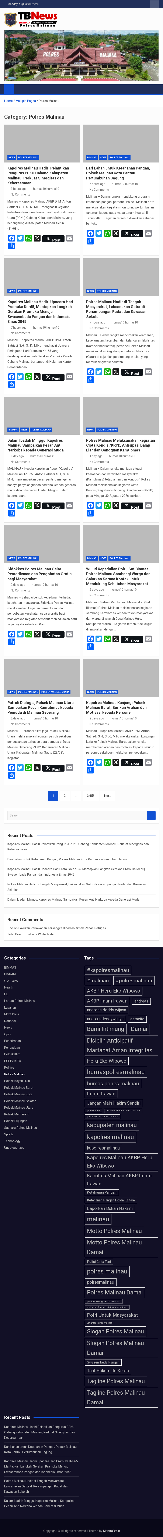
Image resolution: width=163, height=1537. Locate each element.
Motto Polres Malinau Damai (114, 1247)
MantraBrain (111, 1531)
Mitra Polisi (12, 1014)
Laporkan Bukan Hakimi (110, 1208)
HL (6, 994)
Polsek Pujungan (15, 1121)
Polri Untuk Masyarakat (112, 1315)
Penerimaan (12, 1041)
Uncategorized (14, 1148)
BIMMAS (92, 157)
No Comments (20, 194)
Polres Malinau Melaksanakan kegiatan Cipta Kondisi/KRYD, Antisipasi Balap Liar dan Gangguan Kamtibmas (120, 445)
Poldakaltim (12, 1054)
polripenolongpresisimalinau (103, 1301)
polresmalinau (100, 1282)
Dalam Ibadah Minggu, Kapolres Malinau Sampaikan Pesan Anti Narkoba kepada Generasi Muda (35, 445)
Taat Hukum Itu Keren (108, 1370)
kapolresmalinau (103, 1148)
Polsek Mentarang (16, 1114)
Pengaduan (12, 1048)
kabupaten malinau (112, 1125)
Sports (9, 1134)
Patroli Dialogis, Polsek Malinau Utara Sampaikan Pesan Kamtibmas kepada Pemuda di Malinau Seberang (40, 707)
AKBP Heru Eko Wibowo (113, 991)
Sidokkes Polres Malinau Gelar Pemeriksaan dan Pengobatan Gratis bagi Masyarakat (39, 574)
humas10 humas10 (46, 188)
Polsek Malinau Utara (55, 692)
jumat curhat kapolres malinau (123, 1110)
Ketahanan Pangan (102, 1192)
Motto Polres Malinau (114, 1231)
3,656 (90, 796)
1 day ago (17, 456)
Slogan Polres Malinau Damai (115, 1348)
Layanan (10, 1007)
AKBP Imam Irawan (107, 1001)
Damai (139, 1029)
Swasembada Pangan (103, 1362)
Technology (12, 1141)
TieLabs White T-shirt (41, 934)
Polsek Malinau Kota (18, 1094)
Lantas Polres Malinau (19, 1001)
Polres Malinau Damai (115, 1292)
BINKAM (10, 974)
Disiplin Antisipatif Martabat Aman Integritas (119, 1045)
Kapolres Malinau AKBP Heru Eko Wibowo (119, 1162)
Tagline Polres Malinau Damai (116, 1397)
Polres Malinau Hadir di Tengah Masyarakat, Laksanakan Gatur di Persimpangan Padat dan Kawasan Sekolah (36, 1486)
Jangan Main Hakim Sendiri (114, 1103)
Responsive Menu (154, 4)
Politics (9, 1067)
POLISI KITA (12, 1061)
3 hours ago (19, 188)
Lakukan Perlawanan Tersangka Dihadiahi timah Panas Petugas (62, 928)
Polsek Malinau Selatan (20, 1101)
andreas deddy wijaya (106, 1010)
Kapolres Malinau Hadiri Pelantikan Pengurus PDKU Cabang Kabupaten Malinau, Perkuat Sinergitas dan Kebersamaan (39, 1432)
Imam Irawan (101, 1093)
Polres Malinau (28, 157)
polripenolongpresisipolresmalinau (107, 1307)
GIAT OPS (11, 981)
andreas (141, 1001)
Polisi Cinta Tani (99, 1262)
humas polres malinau (113, 1083)
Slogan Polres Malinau (115, 1331)
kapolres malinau (110, 1137)
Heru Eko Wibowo (106, 1061)
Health (8, 987)
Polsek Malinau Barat (18, 1088)
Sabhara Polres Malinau (20, 1128)
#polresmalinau (134, 981)
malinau (98, 1219)
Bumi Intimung (105, 1029)
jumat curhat (93, 1110)
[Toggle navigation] (19, 89)
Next (107, 796)
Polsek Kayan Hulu (17, 1081)
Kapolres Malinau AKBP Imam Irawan (119, 1179)
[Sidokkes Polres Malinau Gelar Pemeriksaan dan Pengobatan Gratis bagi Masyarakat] (42, 544)
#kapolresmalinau (108, 970)
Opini (7, 1034)
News (11, 157)
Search (151, 815)
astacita (137, 1019)
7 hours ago (19, 327)
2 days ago (18, 584)
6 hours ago (97, 184)
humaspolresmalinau (116, 1072)
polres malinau (107, 1271)
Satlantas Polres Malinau (99, 1323)
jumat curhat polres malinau (102, 1116)
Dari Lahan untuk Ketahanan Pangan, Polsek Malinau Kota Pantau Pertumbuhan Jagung (118, 173)
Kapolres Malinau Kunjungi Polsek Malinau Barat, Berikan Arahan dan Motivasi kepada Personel (116, 707)
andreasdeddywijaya (105, 1018)
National (10, 1021)
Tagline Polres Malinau (116, 1381)
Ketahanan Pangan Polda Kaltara (111, 1200)
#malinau (98, 980)
